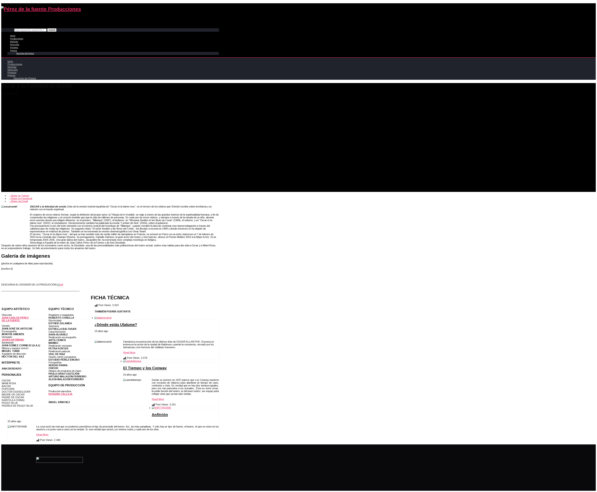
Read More (129, 352)
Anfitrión (160, 415)
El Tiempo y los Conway (145, 368)
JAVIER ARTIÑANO (13, 340)
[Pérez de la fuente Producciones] (41, 9)
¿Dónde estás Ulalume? (116, 325)
